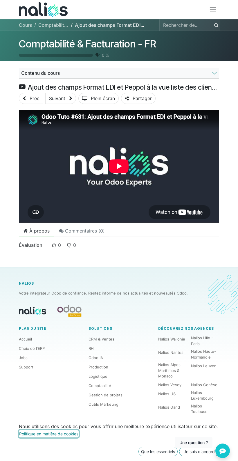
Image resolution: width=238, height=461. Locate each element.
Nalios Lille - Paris (202, 341)
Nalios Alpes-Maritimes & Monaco (170, 370)
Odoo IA (96, 357)
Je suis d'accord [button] (199, 451)
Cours (25, 25)
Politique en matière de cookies (48, 433)
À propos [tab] (39, 231)
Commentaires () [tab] (84, 231)
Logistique (98, 376)
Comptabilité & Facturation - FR (87, 44)
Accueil (25, 339)
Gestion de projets (105, 395)
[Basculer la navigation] (213, 9)
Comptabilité (100, 385)
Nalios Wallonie (171, 339)
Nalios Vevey (169, 384)
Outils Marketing (103, 404)
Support (26, 367)
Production (98, 367)
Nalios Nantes (170, 352)
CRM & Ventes (101, 339)
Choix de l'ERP (32, 348)
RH (91, 348)
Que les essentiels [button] (158, 451)
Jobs (23, 357)
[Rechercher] (215, 25)
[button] (31, 98)
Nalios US (167, 393)
